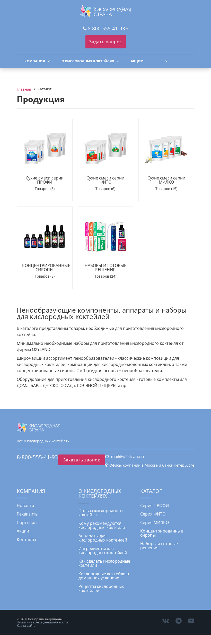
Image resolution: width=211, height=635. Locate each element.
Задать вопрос (105, 42)
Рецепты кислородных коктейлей (101, 588)
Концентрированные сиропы (161, 533)
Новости (25, 505)
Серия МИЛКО (154, 522)
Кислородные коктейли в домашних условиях (103, 576)
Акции (137, 61)
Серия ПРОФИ (154, 505)
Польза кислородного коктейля (100, 513)
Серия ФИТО (152, 514)
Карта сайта (26, 625)
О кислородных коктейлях (87, 61)
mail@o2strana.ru (128, 456)
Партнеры (27, 522)
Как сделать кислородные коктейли (104, 563)
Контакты (26, 539)
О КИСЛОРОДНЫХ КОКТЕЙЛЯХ (99, 493)
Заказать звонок (81, 460)
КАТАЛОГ (151, 490)
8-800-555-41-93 (106, 28)
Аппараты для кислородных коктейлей (102, 538)
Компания (34, 61)
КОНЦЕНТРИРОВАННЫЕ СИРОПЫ (46, 267)
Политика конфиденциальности (42, 622)
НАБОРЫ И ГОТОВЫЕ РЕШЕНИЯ (105, 267)
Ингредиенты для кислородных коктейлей (102, 550)
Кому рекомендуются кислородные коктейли (101, 525)
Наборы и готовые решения (159, 546)
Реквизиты (27, 514)
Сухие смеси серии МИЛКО (166, 180)
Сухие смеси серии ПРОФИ (45, 180)
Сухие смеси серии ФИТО (105, 180)
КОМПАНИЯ (31, 490)
